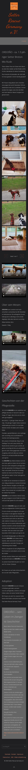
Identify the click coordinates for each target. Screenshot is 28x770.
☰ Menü (24, 41)
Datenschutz (6, 757)
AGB (12, 757)
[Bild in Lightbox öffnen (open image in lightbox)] (14, 113)
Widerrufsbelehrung (20, 757)
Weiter (22, 256)
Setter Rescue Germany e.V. (14, 23)
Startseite (7, 754)
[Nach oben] (14, 767)
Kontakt (13, 754)
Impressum (20, 754)
